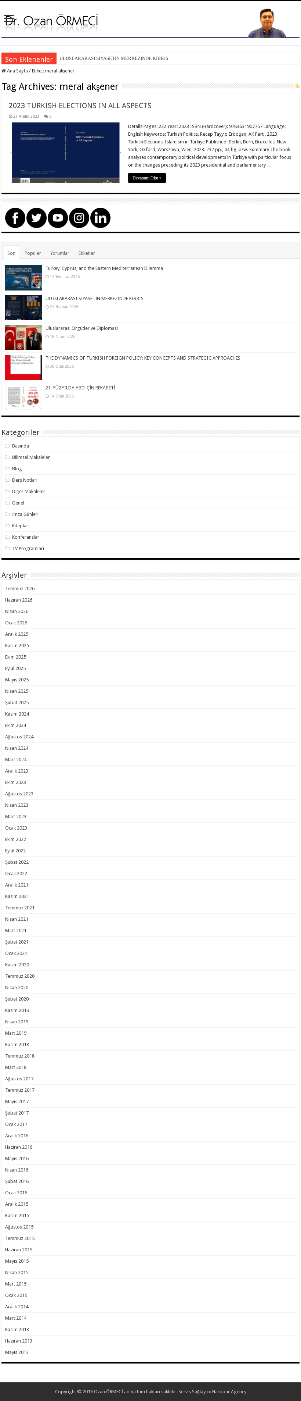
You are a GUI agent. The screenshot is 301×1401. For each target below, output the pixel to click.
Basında (20, 446)
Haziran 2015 (18, 1249)
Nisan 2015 (16, 1272)
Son (11, 253)
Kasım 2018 (17, 1044)
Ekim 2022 (15, 839)
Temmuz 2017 (20, 1090)
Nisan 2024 (16, 748)
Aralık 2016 (16, 1135)
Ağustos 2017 (19, 1078)
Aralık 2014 (16, 1306)
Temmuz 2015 (20, 1238)
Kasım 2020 (17, 964)
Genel (18, 503)
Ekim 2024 (15, 725)
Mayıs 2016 (17, 1158)
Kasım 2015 (17, 1215)
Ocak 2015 (16, 1295)
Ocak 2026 (16, 622)
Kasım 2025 (17, 645)
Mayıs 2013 (17, 1352)
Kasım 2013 (17, 1329)
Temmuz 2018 (20, 1056)
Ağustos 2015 (19, 1227)
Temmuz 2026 (20, 588)
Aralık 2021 (16, 885)
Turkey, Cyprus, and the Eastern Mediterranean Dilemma (104, 268)
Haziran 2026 (18, 600)
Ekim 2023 (15, 782)
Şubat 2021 (17, 942)
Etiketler (87, 253)
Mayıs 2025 (17, 679)
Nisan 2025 (16, 691)
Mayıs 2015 (17, 1261)
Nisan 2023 (16, 805)
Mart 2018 (15, 1067)
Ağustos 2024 (19, 736)
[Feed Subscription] (297, 86)
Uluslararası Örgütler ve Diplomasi (82, 328)
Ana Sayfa (17, 71)
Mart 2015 (15, 1284)
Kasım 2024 (17, 714)
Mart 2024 (15, 759)
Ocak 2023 (16, 828)
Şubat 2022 (17, 862)
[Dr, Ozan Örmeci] (150, 22)
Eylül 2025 (15, 668)
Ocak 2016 (16, 1192)
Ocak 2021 (16, 953)
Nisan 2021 (16, 919)
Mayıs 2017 (17, 1101)
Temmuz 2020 (20, 976)
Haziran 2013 (18, 1341)
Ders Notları (24, 480)
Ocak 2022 (16, 873)
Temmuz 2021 (20, 907)
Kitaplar (20, 525)
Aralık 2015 (16, 1204)
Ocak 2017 (16, 1124)
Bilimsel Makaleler (31, 457)
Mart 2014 (15, 1318)
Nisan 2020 (16, 987)
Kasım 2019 (17, 1010)
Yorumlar (59, 253)
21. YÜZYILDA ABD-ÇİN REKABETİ (80, 388)
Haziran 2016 (18, 1147)
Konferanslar (25, 537)
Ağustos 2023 (19, 793)
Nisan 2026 (16, 611)
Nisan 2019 (16, 1021)
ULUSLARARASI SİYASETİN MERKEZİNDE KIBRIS (113, 58)
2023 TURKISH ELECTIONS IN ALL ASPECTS (80, 105)
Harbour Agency (229, 1391)
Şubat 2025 (17, 702)
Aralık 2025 (16, 634)
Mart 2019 (15, 1033)
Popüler (33, 253)
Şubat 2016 (17, 1181)
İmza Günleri (25, 514)
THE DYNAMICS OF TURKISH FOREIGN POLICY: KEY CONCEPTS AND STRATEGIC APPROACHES (143, 358)
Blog (17, 468)
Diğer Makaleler (28, 491)
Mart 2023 (15, 816)
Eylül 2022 (15, 850)
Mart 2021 (15, 930)
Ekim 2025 (15, 657)
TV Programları (28, 548)
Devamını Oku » (147, 178)
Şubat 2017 (17, 1113)
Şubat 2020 (17, 999)
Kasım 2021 (17, 896)
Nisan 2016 (16, 1170)
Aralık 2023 (16, 771)
